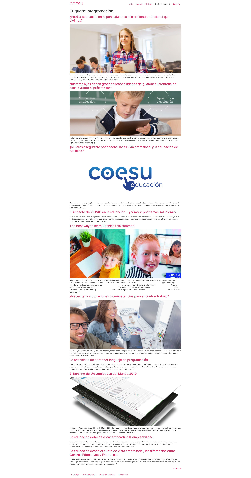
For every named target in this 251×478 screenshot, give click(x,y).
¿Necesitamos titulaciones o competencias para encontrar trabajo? (119, 296)
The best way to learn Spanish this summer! (102, 226)
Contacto (176, 4)
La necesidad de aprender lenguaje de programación (109, 360)
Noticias (149, 4)
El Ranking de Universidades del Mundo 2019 (103, 374)
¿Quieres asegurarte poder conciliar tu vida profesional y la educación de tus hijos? (124, 149)
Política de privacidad (107, 475)
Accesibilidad (123, 475)
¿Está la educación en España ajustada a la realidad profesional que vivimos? (120, 18)
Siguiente (177, 468)
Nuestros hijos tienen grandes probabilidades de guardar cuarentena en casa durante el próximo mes (123, 86)
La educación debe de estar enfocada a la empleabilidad (111, 437)
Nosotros (139, 4)
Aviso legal (75, 475)
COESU (76, 3)
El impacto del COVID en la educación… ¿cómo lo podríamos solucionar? (123, 212)
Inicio (131, 4)
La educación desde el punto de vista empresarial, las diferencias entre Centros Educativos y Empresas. (122, 453)
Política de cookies (89, 475)
